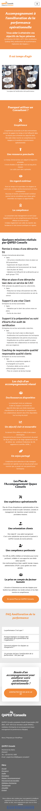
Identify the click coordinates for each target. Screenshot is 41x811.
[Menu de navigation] (37, 4)
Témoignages (5, 785)
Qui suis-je (4, 771)
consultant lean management (17, 216)
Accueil (3, 769)
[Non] (39, 803)
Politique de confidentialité (24, 807)
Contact (4, 790)
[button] (20, 599)
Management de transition (10, 781)
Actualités (4, 788)
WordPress (18, 738)
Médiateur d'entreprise (8, 783)
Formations (5, 776)
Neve (3, 738)
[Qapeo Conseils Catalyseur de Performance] (7, 3)
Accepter (10, 807)
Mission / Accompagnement (10, 778)
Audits (3, 773)
